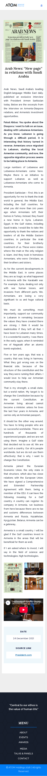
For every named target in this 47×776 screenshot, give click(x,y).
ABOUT (23, 732)
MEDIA (23, 748)
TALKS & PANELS (23, 753)
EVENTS (23, 737)
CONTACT (23, 758)
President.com (23, 655)
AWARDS (23, 742)
